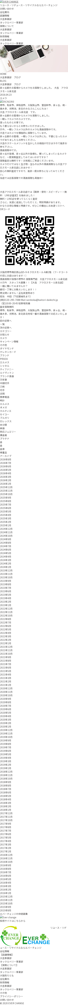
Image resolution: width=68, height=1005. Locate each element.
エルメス (4, 362)
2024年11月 (6, 532)
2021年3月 (5, 678)
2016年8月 (5, 868)
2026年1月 (5, 483)
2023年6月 (5, 591)
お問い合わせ (7, 8)
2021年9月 (5, 657)
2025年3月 (5, 518)
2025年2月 (5, 521)
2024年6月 (5, 549)
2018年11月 (6, 775)
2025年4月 (5, 515)
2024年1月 (5, 567)
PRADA (4, 358)
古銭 (2, 393)
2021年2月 (5, 681)
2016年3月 (5, 886)
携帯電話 (4, 397)
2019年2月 (5, 764)
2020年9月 (5, 698)
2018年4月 (5, 799)
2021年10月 (6, 653)
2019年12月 (6, 730)
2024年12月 (6, 528)
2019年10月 (6, 737)
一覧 (2, 324)
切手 (2, 390)
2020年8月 (5, 702)
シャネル (4, 365)
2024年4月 (5, 556)
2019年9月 (5, 740)
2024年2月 (5, 563)
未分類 (3, 424)
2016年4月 (5, 882)
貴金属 (3, 435)
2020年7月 (5, 705)
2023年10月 (6, 577)
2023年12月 (6, 570)
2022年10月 (6, 615)
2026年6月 (5, 466)
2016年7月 (5, 872)
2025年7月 (5, 504)
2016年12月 (6, 854)
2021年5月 (5, 671)
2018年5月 (5, 796)
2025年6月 (5, 508)
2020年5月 (5, 712)
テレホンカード (8, 352)
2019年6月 (5, 750)
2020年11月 (6, 691)
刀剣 (2, 386)
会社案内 (4, 12)
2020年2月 (5, 723)
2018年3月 (5, 802)
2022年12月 (6, 608)
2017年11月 (6, 816)
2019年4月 (5, 757)
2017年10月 (6, 820)
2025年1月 (5, 525)
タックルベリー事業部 (11, 22)
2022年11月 (6, 612)
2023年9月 (5, 580)
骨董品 (3, 452)
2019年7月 (5, 747)
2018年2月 (5, 806)
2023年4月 (5, 598)
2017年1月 (5, 851)
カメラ (3, 98)
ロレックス (6, 421)
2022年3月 (5, 636)
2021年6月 (5, 667)
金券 (2, 449)
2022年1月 (5, 643)
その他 (3, 345)
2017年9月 (5, 823)
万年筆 (3, 379)
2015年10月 (6, 903)
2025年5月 (5, 511)
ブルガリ (4, 417)
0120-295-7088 (12, 299)
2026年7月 (5, 463)
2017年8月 (5, 827)
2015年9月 (5, 907)
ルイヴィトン (7, 372)
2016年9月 (5, 865)
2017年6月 (5, 834)
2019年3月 (5, 761)
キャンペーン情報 (9, 341)
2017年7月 (5, 830)
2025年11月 (6, 490)
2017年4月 (5, 841)
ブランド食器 (7, 376)
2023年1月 (5, 605)
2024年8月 (5, 542)
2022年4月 (5, 632)
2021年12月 (6, 646)
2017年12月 (6, 813)
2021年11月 (6, 650)
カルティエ (5, 410)
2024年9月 (5, 539)
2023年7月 (5, 587)
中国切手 (4, 383)
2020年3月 (5, 719)
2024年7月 (5, 546)
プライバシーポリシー (11, 996)
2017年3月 (5, 844)
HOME (3, 73)
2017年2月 (5, 848)
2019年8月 (5, 743)
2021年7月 (5, 664)
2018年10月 (6, 778)
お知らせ (4, 334)
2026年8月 (5, 459)
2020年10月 (6, 695)
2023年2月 (5, 601)
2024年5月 (5, 553)
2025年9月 (5, 497)
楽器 (2, 428)
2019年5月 (5, 754)
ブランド (4, 355)
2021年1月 (5, 685)
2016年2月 (5, 889)
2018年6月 (5, 792)
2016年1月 (5, 893)
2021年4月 (5, 674)
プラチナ (4, 438)
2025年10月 (6, 494)
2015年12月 (6, 896)
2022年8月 (5, 619)
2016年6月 (5, 875)
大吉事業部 (6, 19)
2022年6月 (5, 626)
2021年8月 (5, 660)
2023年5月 (5, 594)
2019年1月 (5, 768)
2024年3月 (5, 560)
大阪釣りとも (7, 975)
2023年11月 (6, 574)
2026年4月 (5, 473)
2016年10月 (6, 861)
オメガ (3, 407)
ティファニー (7, 369)
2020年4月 (5, 716)
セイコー (4, 414)
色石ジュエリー (8, 431)
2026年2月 (5, 480)
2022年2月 (5, 639)
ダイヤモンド (7, 348)
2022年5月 (5, 629)
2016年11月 (6, 858)
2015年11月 (6, 900)
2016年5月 (5, 879)
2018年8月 (5, 785)
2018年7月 (5, 789)
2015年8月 (5, 910)
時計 (2, 400)
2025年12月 (6, 487)
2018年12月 (6, 771)
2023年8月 (5, 584)
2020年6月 (5, 709)
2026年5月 (5, 469)
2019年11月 (6, 733)
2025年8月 (5, 501)
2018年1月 (5, 809)
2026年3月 (5, 476)
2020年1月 (5, 726)
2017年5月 (5, 837)
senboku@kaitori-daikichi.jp (42, 299)
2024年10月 (6, 535)
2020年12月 (6, 688)
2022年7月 (5, 622)
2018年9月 (5, 782)
